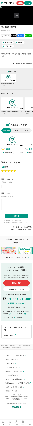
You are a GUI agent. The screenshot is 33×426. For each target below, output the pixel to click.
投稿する (16, 216)
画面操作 (20, 42)
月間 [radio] (26, 130)
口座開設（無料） (16, 283)
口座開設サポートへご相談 (16, 289)
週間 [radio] (16, 130)
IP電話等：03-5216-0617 (16, 303)
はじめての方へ (8, 317)
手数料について (21, 317)
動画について (8, 335)
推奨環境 (8, 371)
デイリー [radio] (6, 130)
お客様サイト (8, 46)
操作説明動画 (8, 42)
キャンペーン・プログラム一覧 (16, 257)
